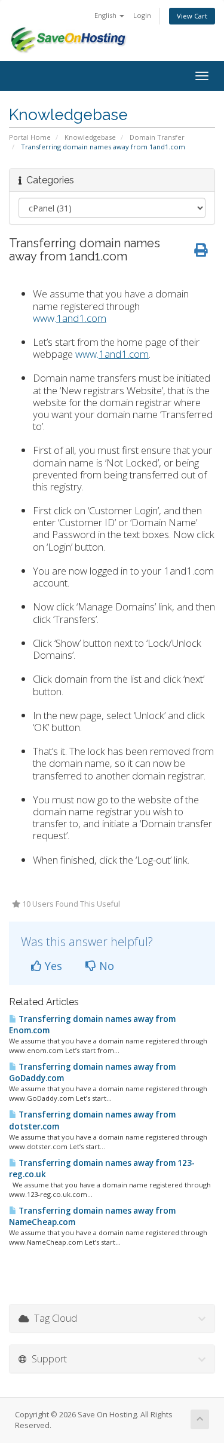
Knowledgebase (90, 137)
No (105, 966)
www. (69, 318)
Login (142, 15)
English (106, 15)
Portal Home (30, 137)
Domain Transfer (157, 137)
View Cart (192, 15)
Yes (52, 966)
